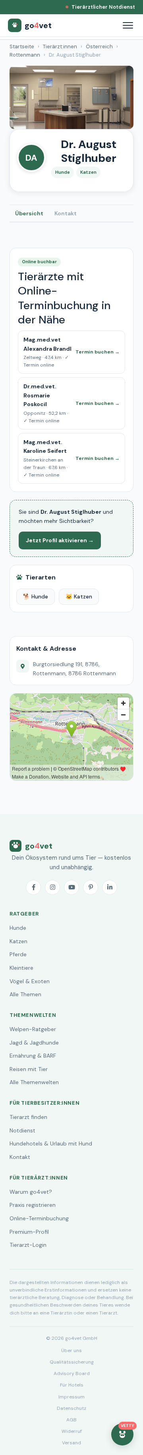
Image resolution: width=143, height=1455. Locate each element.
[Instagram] (52, 887)
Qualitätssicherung (72, 1362)
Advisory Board (72, 1373)
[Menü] (128, 25)
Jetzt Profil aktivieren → (60, 540)
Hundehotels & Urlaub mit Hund (51, 1143)
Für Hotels (71, 1385)
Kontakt (65, 213)
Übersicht (29, 213)
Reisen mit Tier (29, 1069)
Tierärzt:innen (60, 46)
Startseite (22, 46)
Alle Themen (25, 994)
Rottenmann (25, 54)
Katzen (18, 941)
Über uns (71, 1350)
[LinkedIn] (109, 887)
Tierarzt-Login (28, 1244)
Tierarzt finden (28, 1117)
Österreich (99, 46)
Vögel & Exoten (30, 981)
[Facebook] (33, 887)
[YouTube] (71, 887)
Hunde (18, 927)
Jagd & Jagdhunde (34, 1042)
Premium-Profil (29, 1231)
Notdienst (22, 1130)
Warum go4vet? (31, 1191)
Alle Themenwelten (34, 1082)
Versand (71, 1443)
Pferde (18, 954)
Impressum (71, 1397)
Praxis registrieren (33, 1204)
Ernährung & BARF (33, 1055)
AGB (71, 1420)
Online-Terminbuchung (39, 1218)
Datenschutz (71, 1408)
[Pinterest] (90, 887)
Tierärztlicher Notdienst (103, 7)
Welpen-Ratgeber (33, 1029)
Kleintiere (21, 967)
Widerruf (72, 1431)
